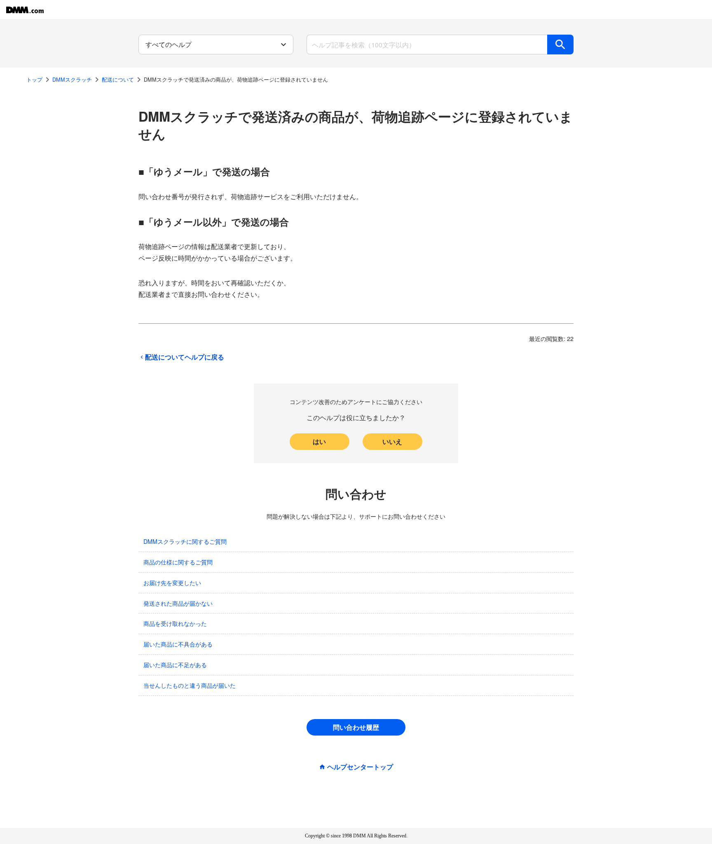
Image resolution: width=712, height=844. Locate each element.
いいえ (392, 441)
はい (319, 441)
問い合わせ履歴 (356, 727)
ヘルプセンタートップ (360, 767)
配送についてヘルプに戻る (184, 357)
